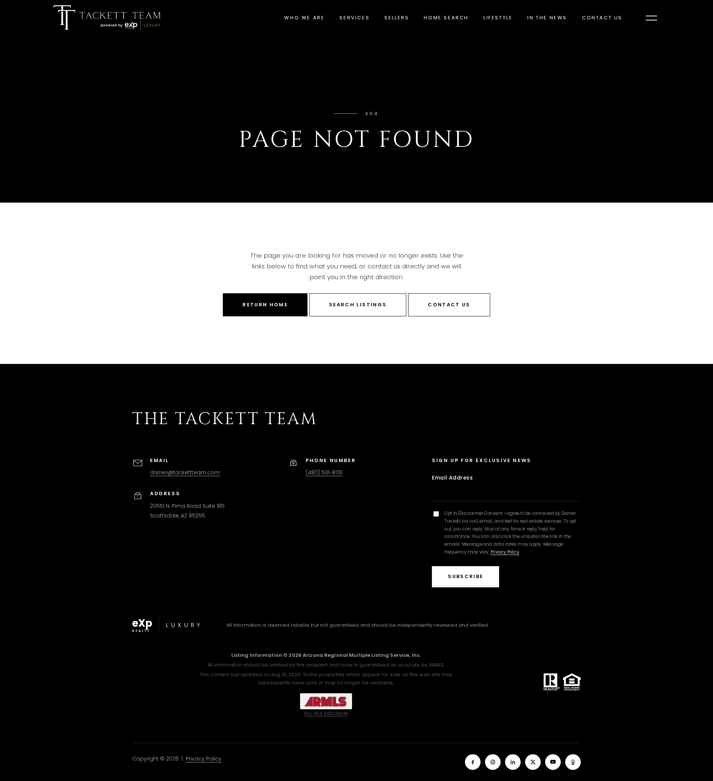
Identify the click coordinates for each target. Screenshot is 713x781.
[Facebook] (473, 762)
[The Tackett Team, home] (106, 17)
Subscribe (465, 576)
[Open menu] (651, 18)
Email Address (452, 477)
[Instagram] (493, 762)
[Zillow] (573, 762)
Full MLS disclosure (326, 713)
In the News (547, 17)
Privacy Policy (505, 552)
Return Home (265, 304)
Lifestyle (498, 17)
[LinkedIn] (513, 762)
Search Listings (358, 304)
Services (354, 17)
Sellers (396, 17)
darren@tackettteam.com (185, 472)
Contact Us (602, 17)
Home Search (446, 17)
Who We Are (304, 17)
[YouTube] (553, 762)
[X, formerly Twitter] (533, 762)
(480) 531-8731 (324, 472)
